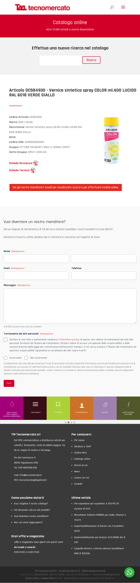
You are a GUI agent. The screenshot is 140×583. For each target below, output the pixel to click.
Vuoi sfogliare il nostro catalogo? (31, 503)
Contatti (78, 484)
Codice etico (80, 452)
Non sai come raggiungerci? (28, 522)
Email (14, 268)
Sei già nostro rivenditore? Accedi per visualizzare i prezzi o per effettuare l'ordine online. (66, 187)
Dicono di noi (81, 465)
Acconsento (15, 357)
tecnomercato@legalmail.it (33, 480)
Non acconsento (38, 357)
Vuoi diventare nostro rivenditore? (31, 516)
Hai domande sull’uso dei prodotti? (32, 510)
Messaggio (17, 285)
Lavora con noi (81, 477)
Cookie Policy (48, 578)
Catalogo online (82, 459)
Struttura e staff (82, 446)
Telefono (76, 268)
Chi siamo (79, 440)
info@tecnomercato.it (31, 475)
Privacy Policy (32, 578)
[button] (65, 423)
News (77, 471)
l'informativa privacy (68, 339)
